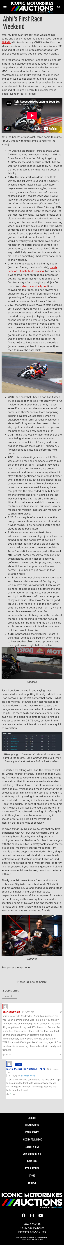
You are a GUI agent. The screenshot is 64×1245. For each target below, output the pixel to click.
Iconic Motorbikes (28, 1237)
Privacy (29, 1240)
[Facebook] (23, 1215)
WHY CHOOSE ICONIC (32, 1154)
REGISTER (32, 1118)
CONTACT (32, 1182)
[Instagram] (32, 1215)
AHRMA (6, 42)
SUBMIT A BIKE (32, 1146)
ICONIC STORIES (32, 1168)
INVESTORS (32, 1161)
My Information (37, 1240)
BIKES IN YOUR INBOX (32, 1139)
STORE (32, 1175)
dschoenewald (28, 1075)
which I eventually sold (34, 286)
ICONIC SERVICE (32, 1132)
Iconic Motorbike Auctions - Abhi (25, 1069)
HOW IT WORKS (32, 1125)
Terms (23, 1240)
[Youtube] (40, 1215)
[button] (58, 7)
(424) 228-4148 (32, 1224)
